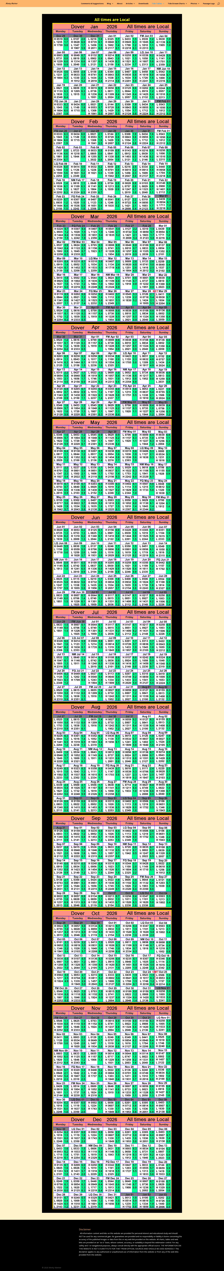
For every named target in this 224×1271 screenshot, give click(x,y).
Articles (129, 4)
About (119, 4)
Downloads (143, 4)
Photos (194, 4)
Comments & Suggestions (92, 4)
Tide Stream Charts (176, 4)
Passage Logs (209, 4)
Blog (109, 4)
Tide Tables (157, 4)
